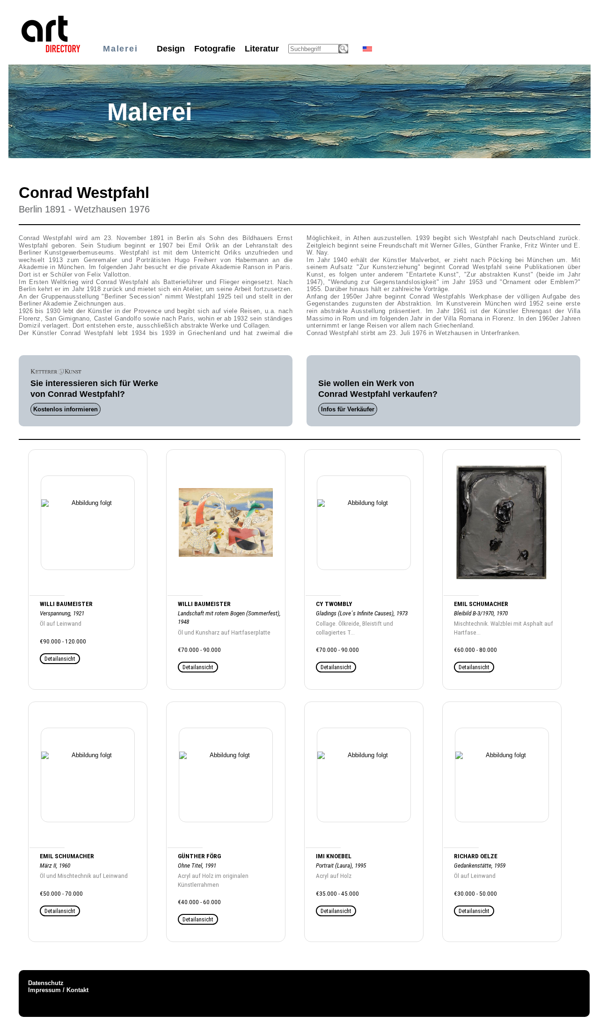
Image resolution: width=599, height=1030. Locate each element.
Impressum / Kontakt (58, 989)
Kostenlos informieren (65, 409)
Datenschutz (46, 982)
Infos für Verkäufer (347, 409)
